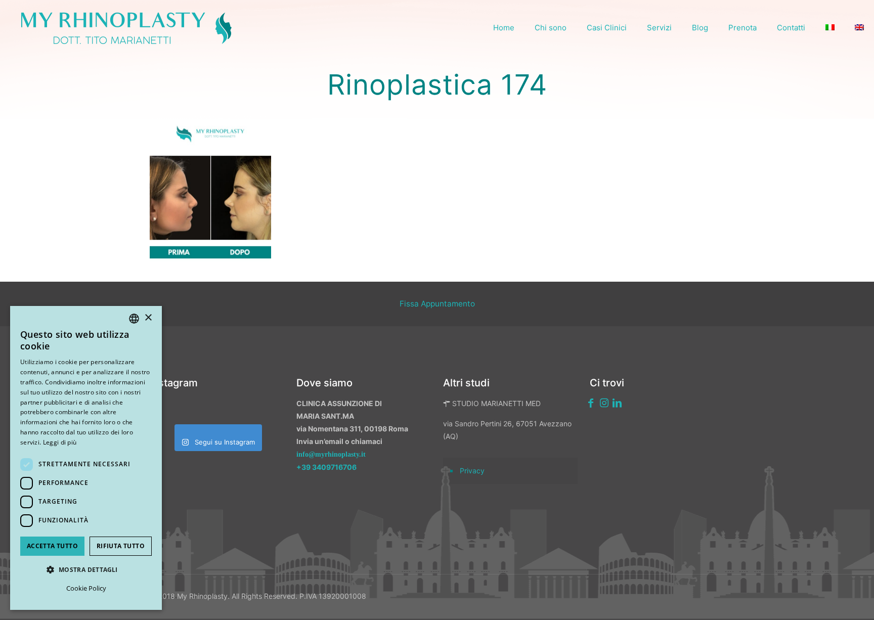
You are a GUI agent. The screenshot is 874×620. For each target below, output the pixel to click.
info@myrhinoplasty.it (331, 454)
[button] (86, 569)
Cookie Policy (86, 588)
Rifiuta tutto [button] (121, 546)
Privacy (472, 470)
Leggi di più (60, 442)
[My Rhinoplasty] (126, 28)
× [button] (148, 318)
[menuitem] (830, 28)
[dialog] (86, 458)
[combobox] (134, 319)
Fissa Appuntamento (437, 303)
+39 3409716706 (326, 467)
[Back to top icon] (812, 599)
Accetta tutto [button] (52, 546)
